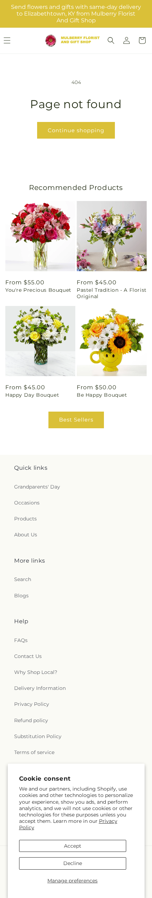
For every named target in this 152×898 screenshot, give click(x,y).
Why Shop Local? (35, 672)
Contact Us (28, 656)
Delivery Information (40, 688)
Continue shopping (76, 130)
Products (25, 518)
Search (22, 579)
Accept (72, 846)
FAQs (21, 640)
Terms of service (34, 752)
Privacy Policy (31, 704)
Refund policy (31, 720)
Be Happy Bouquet (102, 395)
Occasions (27, 503)
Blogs (21, 595)
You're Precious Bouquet (38, 290)
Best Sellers (76, 419)
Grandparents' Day (37, 487)
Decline (72, 863)
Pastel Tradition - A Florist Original (112, 293)
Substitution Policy (38, 736)
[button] (111, 40)
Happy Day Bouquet (32, 395)
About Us (25, 534)
